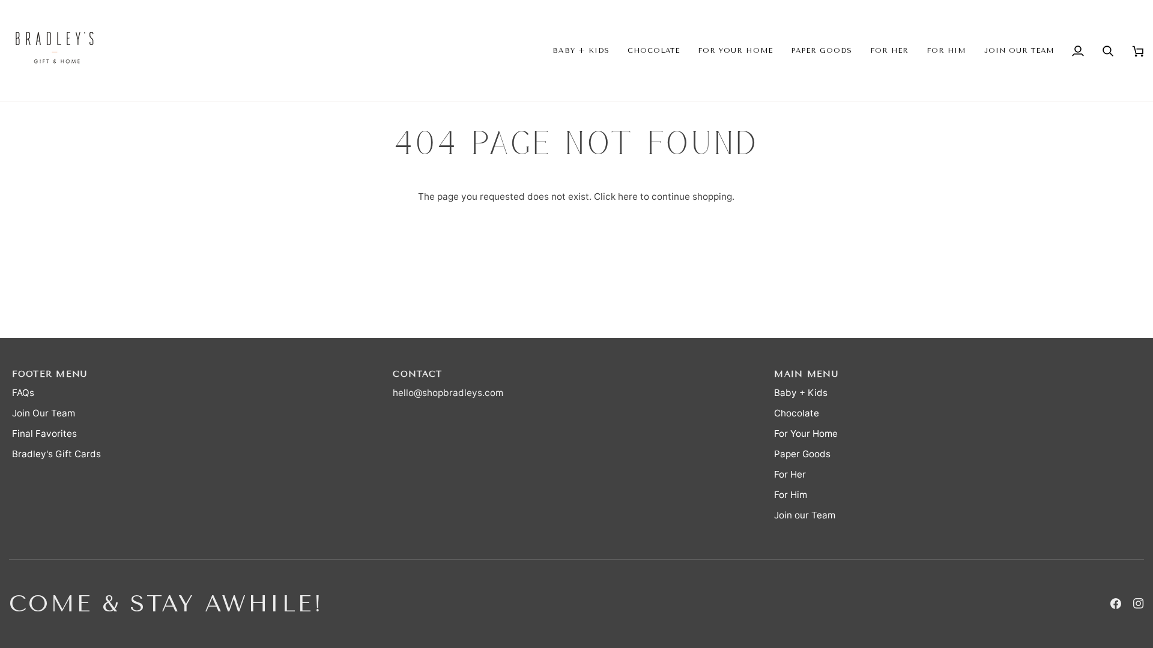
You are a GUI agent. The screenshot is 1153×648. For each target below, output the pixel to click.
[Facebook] (1115, 603)
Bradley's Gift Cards (56, 454)
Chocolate (796, 413)
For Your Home (806, 433)
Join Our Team (43, 413)
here (628, 196)
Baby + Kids (801, 392)
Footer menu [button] (50, 374)
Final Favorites (44, 433)
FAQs (23, 392)
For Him (790, 494)
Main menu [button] (806, 374)
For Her (790, 474)
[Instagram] (1138, 603)
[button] (580, 50)
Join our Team (804, 515)
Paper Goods (802, 454)
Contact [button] (417, 374)
